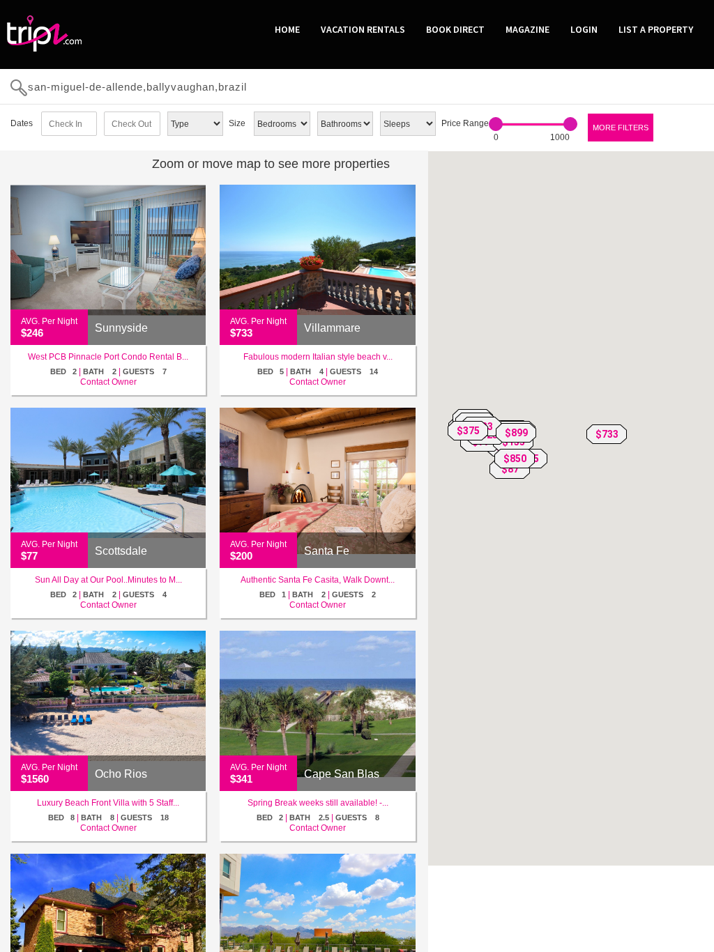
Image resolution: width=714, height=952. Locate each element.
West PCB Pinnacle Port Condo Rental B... (108, 357)
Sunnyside (121, 328)
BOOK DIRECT (455, 29)
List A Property (655, 29)
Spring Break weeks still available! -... (318, 803)
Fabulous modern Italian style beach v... (318, 357)
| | (108, 371)
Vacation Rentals (363, 29)
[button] (606, 434)
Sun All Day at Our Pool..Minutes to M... (108, 580)
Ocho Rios (121, 774)
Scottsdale (121, 551)
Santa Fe (326, 551)
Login (584, 29)
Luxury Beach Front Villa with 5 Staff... (108, 803)
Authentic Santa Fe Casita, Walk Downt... (318, 580)
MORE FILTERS (620, 127)
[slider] (496, 124)
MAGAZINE (527, 29)
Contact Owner (108, 382)
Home (287, 29)
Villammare (332, 328)
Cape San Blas (341, 774)
